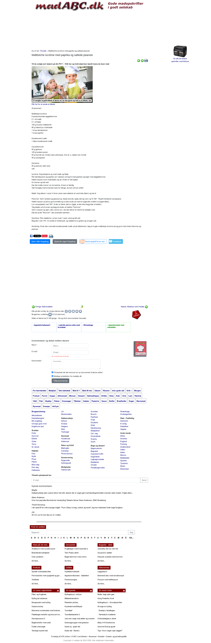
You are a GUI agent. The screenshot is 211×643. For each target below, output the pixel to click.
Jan (33, 512)
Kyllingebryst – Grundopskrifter (110, 602)
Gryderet (94, 422)
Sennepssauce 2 (38, 618)
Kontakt (101, 636)
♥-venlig (123, 423)
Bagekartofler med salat (41, 622)
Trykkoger (65, 431)
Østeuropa (124, 468)
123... (131, 537)
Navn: (34, 344)
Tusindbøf (68, 610)
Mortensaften (66, 414)
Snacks (94, 439)
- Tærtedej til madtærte (107, 614)
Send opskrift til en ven (95, 241)
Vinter (34, 441)
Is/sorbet (94, 411)
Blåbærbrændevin (72, 598)
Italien (122, 452)
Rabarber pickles (71, 602)
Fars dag (35, 467)
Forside (43, 50)
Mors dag (35, 464)
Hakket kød (65, 469)
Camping (64, 450)
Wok (63, 429)
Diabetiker (124, 426)
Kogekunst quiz (38, 426)
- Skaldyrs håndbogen (106, 610)
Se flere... (35, 560)
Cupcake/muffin (97, 453)
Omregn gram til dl (39, 423)
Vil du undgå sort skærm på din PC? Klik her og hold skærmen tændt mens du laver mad (70, 64)
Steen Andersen (38, 497)
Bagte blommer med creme (75, 556)
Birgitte (34, 490)
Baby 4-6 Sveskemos (106, 622)
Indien (122, 449)
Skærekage (125, 411)
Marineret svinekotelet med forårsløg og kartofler (47, 610)
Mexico (123, 455)
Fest (33, 453)
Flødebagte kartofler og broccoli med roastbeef (47, 614)
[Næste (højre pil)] (142, 60)
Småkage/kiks (126, 414)
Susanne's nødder (105, 552)
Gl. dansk (35, 446)
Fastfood (94, 417)
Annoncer (93, 636)
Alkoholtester (37, 415)
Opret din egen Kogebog (64, 241)
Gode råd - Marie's (72, 630)
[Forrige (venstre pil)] (138, 60)
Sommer (35, 435)
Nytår (34, 456)
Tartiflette (35, 579)
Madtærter (95, 462)
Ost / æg (94, 433)
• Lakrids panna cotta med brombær (69, 326)
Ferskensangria (71, 579)
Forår (34, 433)
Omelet (94, 464)
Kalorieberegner (38, 418)
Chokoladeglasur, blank (107, 618)
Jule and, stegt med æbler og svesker (80, 618)
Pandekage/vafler (98, 467)
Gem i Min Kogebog (40, 241)
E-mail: (35, 351)
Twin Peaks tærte (72, 552)
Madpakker (95, 430)
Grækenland (125, 446)
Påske (34, 461)
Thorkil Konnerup (38, 504)
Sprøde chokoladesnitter (41, 571)
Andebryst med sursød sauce (43, 548)
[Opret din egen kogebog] (140, 349)
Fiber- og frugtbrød (39, 594)
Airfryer (64, 420)
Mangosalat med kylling (41, 602)
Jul (62, 411)
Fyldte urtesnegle (38, 626)
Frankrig (123, 444)
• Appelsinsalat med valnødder (115, 326)
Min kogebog (37, 420)
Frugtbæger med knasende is (76, 548)
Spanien (123, 460)
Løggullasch (102, 571)
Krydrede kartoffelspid (73, 606)
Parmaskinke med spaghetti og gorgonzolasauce (47, 575)
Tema (34, 444)
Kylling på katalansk (39, 598)
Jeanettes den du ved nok (108, 548)
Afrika (122, 435)
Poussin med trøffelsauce (108, 579)
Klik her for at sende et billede (43, 104)
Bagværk (94, 451)
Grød (93, 425)
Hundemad (65, 438)
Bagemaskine (96, 448)
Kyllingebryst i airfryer (73, 594)
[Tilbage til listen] (82, 306)
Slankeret (124, 420)
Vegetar (123, 429)
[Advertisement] (90, 30)
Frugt (93, 419)
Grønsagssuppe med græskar (77, 622)
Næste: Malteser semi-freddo (133, 306)
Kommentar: (37, 360)
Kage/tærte (95, 456)
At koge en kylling (105, 606)
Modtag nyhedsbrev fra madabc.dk (68, 376)
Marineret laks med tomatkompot (111, 575)
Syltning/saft (66, 463)
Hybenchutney (37, 606)
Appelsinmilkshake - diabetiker (77, 575)
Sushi (93, 441)
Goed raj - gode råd (72, 626)
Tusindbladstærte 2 (72, 614)
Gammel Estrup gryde (106, 626)
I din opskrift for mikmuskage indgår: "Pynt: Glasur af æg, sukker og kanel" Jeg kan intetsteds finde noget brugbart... (78, 507)
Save (45, 236)
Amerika (123, 438)
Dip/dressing (96, 428)
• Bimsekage (88, 325)
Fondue (64, 423)
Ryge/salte (65, 460)
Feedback (117, 241)
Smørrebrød (95, 436)
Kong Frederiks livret (106, 598)
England (123, 441)
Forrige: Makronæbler (44, 306)
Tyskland (123, 463)
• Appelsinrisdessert (41, 325)
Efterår (34, 438)
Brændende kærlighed (40, 552)
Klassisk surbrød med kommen (110, 556)
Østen (122, 466)
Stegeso (64, 426)
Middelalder (124, 457)
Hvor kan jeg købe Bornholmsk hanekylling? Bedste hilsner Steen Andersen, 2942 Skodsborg (69, 500)
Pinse (34, 459)
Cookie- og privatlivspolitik (116, 636)
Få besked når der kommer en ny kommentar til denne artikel (78, 372)
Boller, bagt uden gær (106, 594)
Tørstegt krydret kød (40, 630)
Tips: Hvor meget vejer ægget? (110, 630)
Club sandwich (37, 556)
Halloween (36, 470)
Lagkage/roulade (97, 459)
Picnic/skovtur (67, 453)
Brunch (93, 414)
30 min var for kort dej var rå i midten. (46, 514)
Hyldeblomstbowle (72, 571)
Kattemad (65, 441)
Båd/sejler (65, 448)
